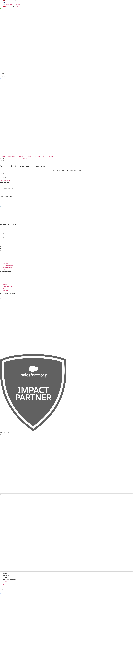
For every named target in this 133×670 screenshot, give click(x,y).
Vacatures (17, 1)
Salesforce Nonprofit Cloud (12, 237)
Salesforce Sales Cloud (11, 233)
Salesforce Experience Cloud (12, 231)
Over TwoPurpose (8, 279)
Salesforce (4, 230)
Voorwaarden (6, 575)
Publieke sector (7, 260)
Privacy (5, 573)
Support (17, 3)
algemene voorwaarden (23, 192)
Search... (2, 73)
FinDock (4, 246)
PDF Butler (4, 248)
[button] (3, 156)
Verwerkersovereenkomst (9, 579)
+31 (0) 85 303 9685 (5, 221)
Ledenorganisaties (8, 258)
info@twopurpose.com (6, 219)
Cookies (5, 577)
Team (4, 281)
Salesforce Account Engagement (13, 235)
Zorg (4, 262)
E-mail (1, 186)
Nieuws (5, 277)
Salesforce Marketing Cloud (12, 239)
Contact (5, 283)
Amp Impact (8, 244)
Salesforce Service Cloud (11, 241)
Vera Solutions (5, 243)
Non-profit (6, 256)
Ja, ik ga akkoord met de (15, 192)
